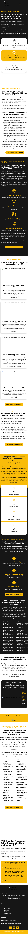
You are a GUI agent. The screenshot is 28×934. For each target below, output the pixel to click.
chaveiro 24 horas (17, 477)
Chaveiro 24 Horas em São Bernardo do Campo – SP (8, 632)
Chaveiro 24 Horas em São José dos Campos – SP (8, 647)
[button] (20, 4)
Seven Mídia (21, 931)
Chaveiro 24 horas (7, 759)
